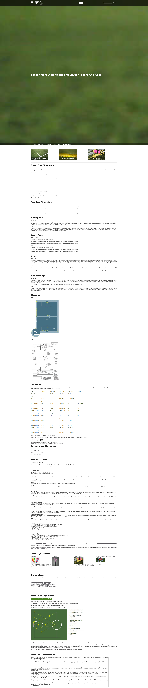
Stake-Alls (54, 556)
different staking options (41, 543)
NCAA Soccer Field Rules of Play (37, 452)
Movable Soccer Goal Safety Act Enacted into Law (41, 583)
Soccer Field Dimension (35, 443)
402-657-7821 (108, 2)
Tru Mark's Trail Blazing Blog (45, 577)
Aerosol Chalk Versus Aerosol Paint (38, 581)
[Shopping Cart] (115, 3)
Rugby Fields (49, 144)
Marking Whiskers (34, 556)
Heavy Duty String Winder (79, 556)
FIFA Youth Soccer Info (35, 450)
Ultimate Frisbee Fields (66, 144)
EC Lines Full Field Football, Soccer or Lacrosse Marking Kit (105, 557)
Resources (87, 2)
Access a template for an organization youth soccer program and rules (45, 437)
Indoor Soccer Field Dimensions (56, 443)
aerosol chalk (107, 547)
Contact (94, 2)
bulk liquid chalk (44, 548)
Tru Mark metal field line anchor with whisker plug (107, 543)
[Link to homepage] (37, 3)
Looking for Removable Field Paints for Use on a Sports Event (43, 584)
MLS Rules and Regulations (36, 454)
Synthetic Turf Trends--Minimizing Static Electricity (41, 582)
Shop (77, 2)
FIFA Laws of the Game (35, 448)
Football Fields (41, 144)
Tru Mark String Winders (43, 545)
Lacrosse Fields (57, 144)
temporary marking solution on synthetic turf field (45, 547)
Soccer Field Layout (44, 443)
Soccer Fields (33, 144)
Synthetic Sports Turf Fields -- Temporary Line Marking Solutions (43, 586)
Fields (81, 2)
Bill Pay (100, 2)
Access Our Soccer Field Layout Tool (41, 599)
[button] (113, 3)
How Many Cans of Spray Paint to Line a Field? (40, 585)
